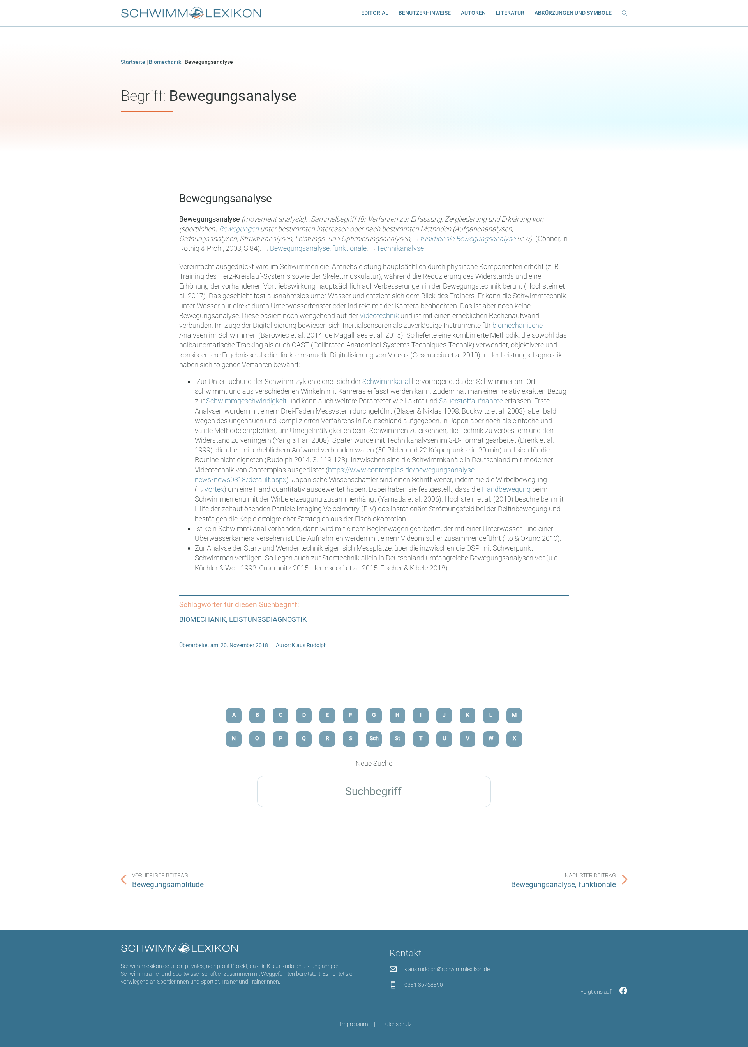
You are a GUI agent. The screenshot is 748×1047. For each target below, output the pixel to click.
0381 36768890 (423, 985)
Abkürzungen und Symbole (573, 13)
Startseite (133, 62)
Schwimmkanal (386, 381)
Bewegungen (239, 229)
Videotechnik (379, 315)
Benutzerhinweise (425, 13)
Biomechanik (165, 62)
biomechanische (517, 325)
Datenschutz (397, 1024)
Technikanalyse (400, 248)
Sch (374, 738)
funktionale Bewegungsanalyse (467, 238)
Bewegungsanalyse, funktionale (318, 248)
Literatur (510, 13)
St (397, 738)
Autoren (473, 13)
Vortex (214, 489)
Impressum (354, 1024)
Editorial (374, 13)
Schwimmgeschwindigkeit (246, 401)
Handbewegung (506, 489)
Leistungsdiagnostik (268, 619)
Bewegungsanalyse (225, 198)
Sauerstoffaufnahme (471, 401)
